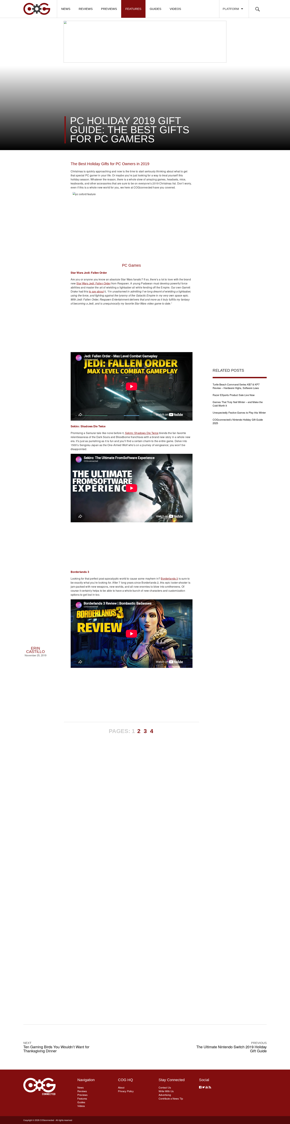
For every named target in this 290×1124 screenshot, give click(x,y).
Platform (232, 9)
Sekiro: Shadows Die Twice (141, 433)
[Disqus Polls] (131, 786)
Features (133, 9)
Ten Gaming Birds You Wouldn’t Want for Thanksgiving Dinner (56, 1049)
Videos (175, 9)
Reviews (86, 9)
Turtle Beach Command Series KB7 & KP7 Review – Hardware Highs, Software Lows (236, 386)
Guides (155, 9)
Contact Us (165, 1087)
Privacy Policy (126, 1091)
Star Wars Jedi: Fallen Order (93, 283)
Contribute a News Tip (171, 1098)
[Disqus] (131, 873)
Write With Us (166, 1091)
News (65, 9)
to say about (96, 291)
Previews (109, 9)
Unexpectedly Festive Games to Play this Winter (239, 412)
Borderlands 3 (169, 578)
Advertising (165, 1095)
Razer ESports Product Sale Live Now (234, 395)
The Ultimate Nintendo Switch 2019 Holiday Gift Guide (231, 1049)
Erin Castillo (35, 650)
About (121, 1087)
